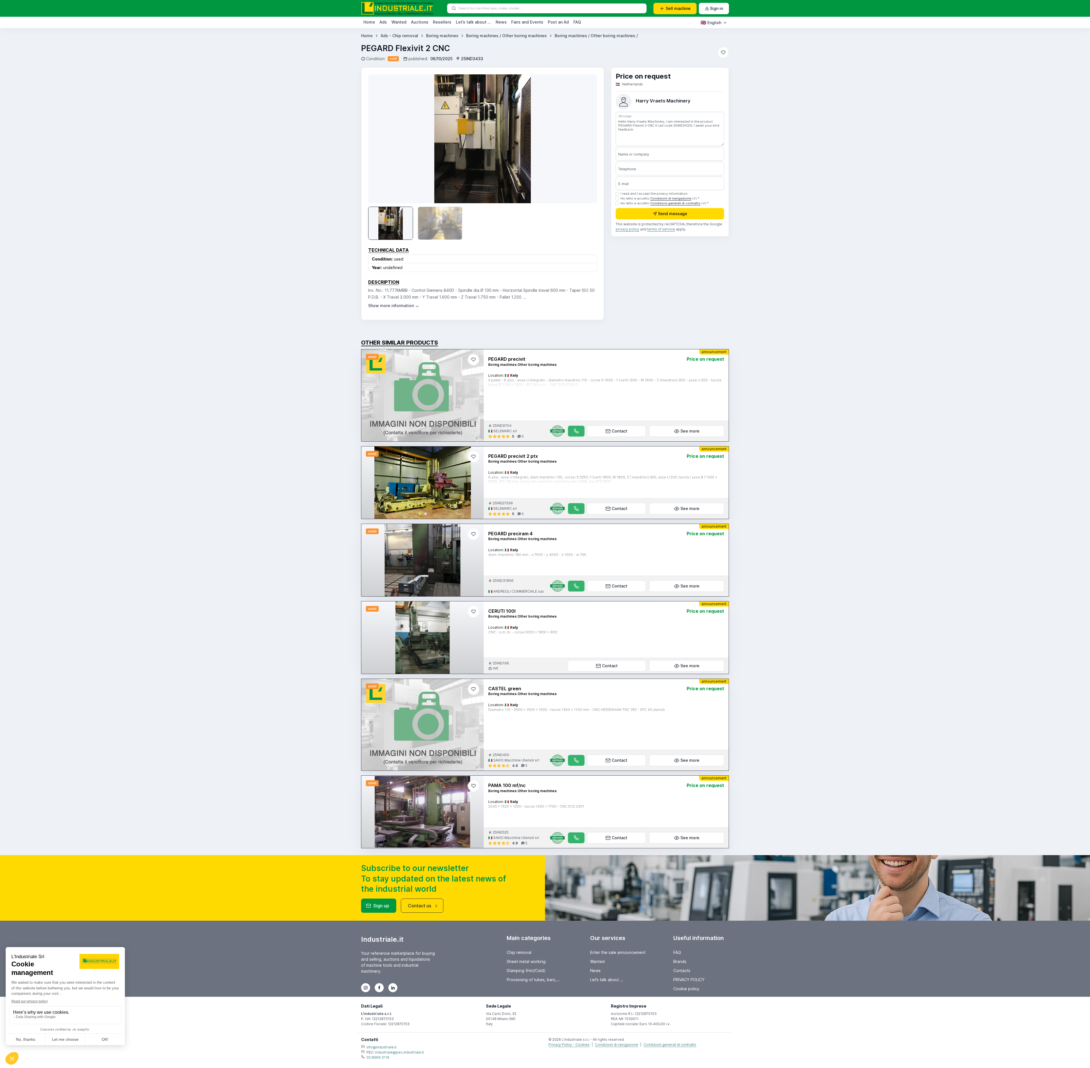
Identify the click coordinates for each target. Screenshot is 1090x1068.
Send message (672, 213)
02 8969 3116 (377, 1057)
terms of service (661, 229)
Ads (383, 22)
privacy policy (627, 229)
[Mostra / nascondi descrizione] (394, 305)
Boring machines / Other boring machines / (596, 35)
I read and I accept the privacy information (654, 194)
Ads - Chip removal (399, 35)
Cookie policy (686, 988)
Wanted (398, 22)
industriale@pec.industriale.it (399, 1052)
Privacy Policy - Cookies (569, 1044)
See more (689, 431)
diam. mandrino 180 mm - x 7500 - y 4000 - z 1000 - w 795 (537, 555)
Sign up (381, 905)
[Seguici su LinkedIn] (392, 987)
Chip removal (519, 952)
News (501, 22)
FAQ (577, 22)
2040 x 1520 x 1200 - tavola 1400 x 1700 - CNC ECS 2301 (536, 806)
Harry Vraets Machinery (663, 101)
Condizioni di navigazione (670, 198)
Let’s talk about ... (473, 22)
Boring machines (442, 35)
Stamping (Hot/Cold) (526, 970)
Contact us (419, 905)
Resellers (442, 22)
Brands (679, 961)
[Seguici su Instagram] (365, 987)
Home (369, 22)
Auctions (419, 22)
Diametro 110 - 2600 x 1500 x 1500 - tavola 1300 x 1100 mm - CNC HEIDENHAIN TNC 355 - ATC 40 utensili (576, 710)
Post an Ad (558, 22)
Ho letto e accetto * (660, 198)
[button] (420, 514)
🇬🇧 (711, 22)
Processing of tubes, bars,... (533, 979)
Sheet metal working (526, 961)
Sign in (716, 8)
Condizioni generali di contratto (675, 203)
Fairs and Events (527, 22)
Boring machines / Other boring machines (506, 35)
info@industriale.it (381, 1047)
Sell (678, 8)
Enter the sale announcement (617, 952)
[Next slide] (584, 138)
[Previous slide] (370, 482)
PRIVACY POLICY (689, 979)
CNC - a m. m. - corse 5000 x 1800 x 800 (522, 632)
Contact (619, 431)
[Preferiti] (723, 52)
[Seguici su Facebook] (379, 987)
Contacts (681, 970)
